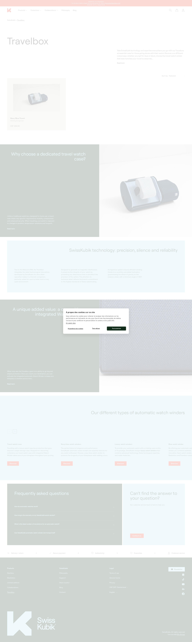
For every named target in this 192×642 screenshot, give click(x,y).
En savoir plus (71, 323)
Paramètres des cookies (75, 328)
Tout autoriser (116, 328)
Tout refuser (96, 328)
